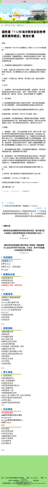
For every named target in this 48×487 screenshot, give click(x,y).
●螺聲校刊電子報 (8, 349)
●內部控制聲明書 (8, 344)
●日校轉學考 (6, 441)
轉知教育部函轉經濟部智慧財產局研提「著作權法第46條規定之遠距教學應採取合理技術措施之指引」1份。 (24, 233)
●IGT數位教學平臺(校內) (11, 305)
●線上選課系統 (7, 388)
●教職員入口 (7, 261)
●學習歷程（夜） (8, 390)
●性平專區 (5, 361)
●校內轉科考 (6, 443)
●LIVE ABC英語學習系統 (11, 310)
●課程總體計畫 (7, 332)
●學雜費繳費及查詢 (9, 393)
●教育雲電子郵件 (8, 283)
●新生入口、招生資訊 (11, 267)
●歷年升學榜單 (7, 438)
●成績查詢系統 (7, 383)
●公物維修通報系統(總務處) (12, 307)
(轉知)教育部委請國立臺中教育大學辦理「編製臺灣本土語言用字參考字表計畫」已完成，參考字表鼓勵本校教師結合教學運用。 (24, 247)
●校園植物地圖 (7, 315)
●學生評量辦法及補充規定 (11, 398)
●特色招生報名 (7, 434)
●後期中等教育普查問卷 (10, 403)
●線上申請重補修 (8, 381)
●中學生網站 (6, 400)
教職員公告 (26, 191)
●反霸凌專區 (6, 364)
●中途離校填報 (7, 337)
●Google (4, 269)
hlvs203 (6, 191)
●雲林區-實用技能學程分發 (12, 354)
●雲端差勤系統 (7, 280)
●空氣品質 (5, 320)
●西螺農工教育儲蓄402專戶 (12, 351)
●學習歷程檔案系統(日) (10, 385)
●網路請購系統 (7, 278)
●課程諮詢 (5, 334)
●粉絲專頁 (5, 317)
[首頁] (1, 25)
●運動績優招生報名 (9, 436)
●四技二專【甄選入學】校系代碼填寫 (16, 395)
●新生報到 (5, 429)
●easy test (4, 312)
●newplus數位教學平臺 (10, 302)
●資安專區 (5, 356)
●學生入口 (5, 264)
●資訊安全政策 (7, 359)
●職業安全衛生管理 (9, 341)
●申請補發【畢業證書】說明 (12, 346)
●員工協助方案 (7, 339)
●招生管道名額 (7, 431)
